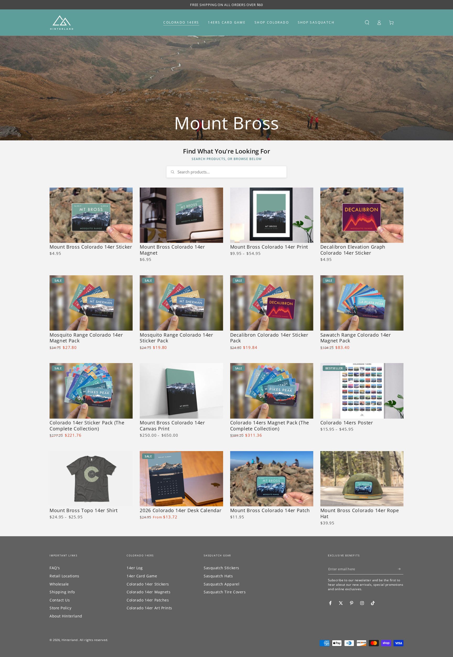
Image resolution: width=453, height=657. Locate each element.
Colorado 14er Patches (148, 600)
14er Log (135, 567)
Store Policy (60, 607)
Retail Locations (64, 575)
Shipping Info (62, 591)
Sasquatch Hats (218, 575)
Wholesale (59, 584)
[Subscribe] (400, 569)
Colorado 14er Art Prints (149, 607)
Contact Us (60, 600)
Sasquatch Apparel (221, 584)
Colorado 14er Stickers (148, 584)
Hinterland (70, 640)
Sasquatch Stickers (221, 567)
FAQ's (55, 567)
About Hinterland (66, 616)
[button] (367, 22)
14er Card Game (142, 575)
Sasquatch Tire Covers (225, 591)
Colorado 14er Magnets (148, 591)
